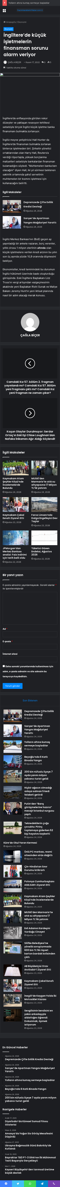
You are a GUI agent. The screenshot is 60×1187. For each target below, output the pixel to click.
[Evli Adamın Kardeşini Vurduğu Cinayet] (13, 933)
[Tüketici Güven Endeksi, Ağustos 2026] (44, 537)
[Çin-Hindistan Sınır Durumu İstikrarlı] (13, 871)
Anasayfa (11, 22)
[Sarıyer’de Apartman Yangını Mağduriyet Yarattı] (12, 222)
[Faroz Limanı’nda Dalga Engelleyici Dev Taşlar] (44, 504)
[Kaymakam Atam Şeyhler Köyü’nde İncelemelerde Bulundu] (16, 468)
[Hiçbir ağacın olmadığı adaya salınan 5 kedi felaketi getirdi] (13, 792)
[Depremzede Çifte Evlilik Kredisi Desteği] (12, 206)
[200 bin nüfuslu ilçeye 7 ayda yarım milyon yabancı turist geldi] (13, 776)
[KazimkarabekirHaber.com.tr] (30, 10)
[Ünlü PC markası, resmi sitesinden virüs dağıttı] (13, 856)
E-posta (8, 641)
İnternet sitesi (10, 654)
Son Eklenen (30, 700)
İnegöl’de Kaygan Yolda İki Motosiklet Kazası (40, 997)
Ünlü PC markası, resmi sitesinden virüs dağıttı (38, 853)
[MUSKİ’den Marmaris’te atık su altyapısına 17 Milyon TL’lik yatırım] (44, 468)
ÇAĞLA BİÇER (14, 62)
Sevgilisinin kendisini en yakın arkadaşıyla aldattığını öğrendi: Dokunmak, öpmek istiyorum (38, 1017)
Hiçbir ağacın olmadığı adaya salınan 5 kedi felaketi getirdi (38, 791)
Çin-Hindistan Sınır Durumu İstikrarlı (35, 868)
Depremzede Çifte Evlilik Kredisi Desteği (39, 713)
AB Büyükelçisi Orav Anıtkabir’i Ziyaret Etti (37, 967)
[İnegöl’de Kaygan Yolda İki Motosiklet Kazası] (13, 1000)
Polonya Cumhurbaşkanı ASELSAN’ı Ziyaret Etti (39, 883)
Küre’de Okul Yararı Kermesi (20, 842)
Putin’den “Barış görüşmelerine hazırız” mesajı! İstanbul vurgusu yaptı (39, 809)
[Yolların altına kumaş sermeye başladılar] (13, 746)
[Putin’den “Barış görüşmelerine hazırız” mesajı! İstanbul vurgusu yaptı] (13, 808)
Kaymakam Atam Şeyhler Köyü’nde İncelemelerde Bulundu (13, 483)
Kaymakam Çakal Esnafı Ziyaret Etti (13, 516)
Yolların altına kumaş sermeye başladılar (29, 3)
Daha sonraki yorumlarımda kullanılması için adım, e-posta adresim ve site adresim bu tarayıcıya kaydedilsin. (28, 671)
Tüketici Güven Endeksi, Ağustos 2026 (41, 551)
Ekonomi (22, 22)
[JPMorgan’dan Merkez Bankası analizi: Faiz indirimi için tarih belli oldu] (16, 537)
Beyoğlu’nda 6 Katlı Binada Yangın (36, 758)
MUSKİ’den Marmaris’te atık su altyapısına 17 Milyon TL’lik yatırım (44, 483)
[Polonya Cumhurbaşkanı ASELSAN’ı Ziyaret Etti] (13, 886)
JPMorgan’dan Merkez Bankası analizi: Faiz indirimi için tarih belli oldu (15, 553)
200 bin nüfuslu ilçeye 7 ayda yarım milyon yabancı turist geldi (38, 775)
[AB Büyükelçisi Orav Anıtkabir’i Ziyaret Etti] (13, 970)
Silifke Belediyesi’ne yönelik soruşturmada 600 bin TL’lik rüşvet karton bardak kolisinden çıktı (39, 950)
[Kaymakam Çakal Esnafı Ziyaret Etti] (16, 504)
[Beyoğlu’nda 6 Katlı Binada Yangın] (13, 761)
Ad (5, 629)
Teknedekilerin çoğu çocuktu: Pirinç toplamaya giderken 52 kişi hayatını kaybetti (38, 828)
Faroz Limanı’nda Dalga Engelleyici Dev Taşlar (44, 518)
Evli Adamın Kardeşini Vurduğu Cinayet (37, 930)
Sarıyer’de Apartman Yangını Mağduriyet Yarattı (37, 729)
